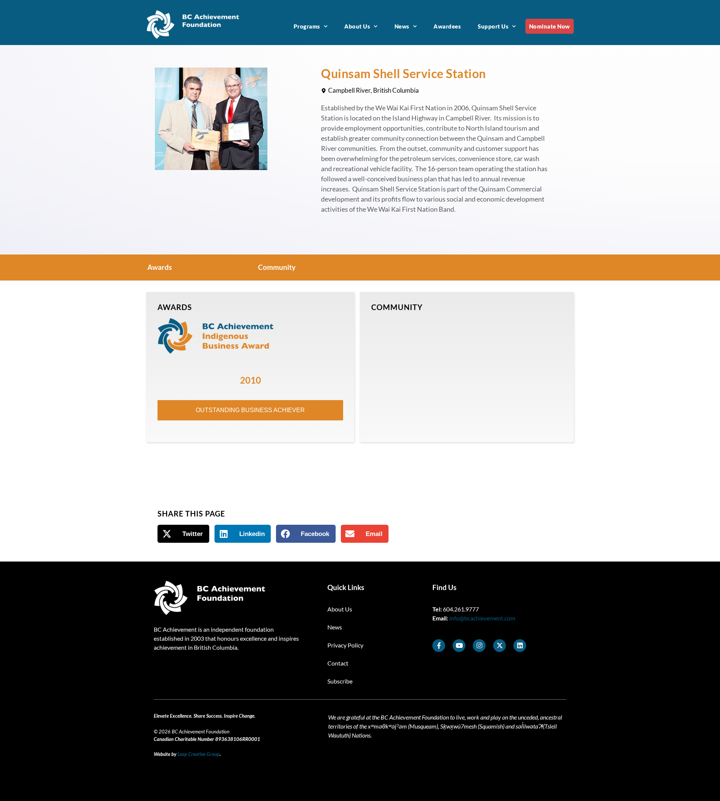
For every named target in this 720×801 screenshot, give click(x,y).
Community (277, 267)
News (402, 26)
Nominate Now (549, 26)
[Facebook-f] (438, 645)
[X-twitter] (499, 645)
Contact (337, 663)
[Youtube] (459, 645)
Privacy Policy (345, 645)
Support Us (493, 26)
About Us (357, 26)
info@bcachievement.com (482, 618)
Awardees (447, 26)
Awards (159, 267)
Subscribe (339, 681)
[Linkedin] (519, 645)
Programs (307, 26)
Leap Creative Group (198, 754)
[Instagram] (479, 645)
